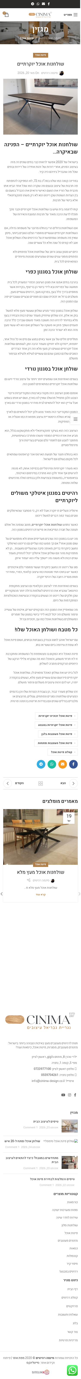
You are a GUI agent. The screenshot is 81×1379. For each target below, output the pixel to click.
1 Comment (30, 1127)
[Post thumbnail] (70, 1126)
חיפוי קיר (72, 1263)
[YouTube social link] (63, 1095)
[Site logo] (40, 14)
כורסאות (72, 1202)
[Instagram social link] (70, 1095)
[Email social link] (43, 4)
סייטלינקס (33, 1362)
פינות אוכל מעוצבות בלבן (56, 734)
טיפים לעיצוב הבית (45, 1121)
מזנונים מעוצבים (68, 1240)
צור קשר (72, 1332)
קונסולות (72, 1256)
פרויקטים (72, 1306)
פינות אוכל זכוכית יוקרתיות (55, 716)
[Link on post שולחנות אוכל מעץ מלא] (40, 837)
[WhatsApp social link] (38, 4)
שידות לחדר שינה (67, 1217)
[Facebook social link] (48, 4)
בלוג (75, 1323)
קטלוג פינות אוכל (61, 752)
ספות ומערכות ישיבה (65, 1210)
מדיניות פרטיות (68, 1340)
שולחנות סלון (70, 1225)
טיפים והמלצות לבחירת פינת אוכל (52, 1179)
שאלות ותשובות (68, 1314)
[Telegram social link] (32, 4)
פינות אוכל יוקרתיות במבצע (55, 725)
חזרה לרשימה (40, 783)
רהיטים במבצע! (69, 1271)
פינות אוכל (27, 38)
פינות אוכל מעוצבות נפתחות (55, 743)
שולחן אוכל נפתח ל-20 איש (22, 1141)
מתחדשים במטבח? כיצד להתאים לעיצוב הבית (32, 1160)
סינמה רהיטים (49, 73)
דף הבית (72, 1289)
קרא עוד (41, 894)
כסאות (74, 1248)
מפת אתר (18, 1358)
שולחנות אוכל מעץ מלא (40, 872)
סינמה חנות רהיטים (49, 38)
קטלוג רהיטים (70, 1297)
